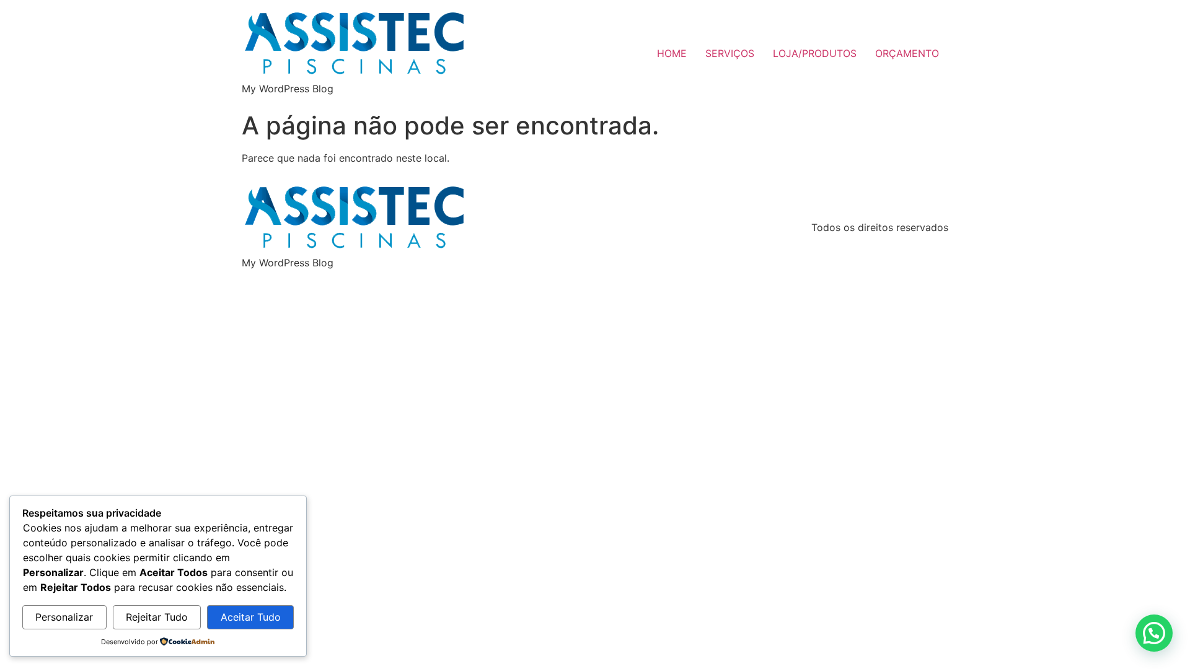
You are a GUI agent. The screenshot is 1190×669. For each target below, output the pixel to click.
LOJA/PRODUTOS (815, 53)
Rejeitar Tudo (157, 617)
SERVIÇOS (729, 53)
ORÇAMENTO (907, 53)
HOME (672, 53)
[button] (1154, 633)
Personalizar (64, 617)
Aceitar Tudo (251, 617)
